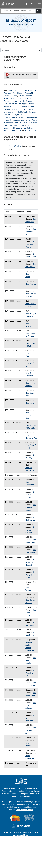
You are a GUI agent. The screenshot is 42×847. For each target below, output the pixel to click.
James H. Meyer (10, 101)
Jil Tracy (23, 115)
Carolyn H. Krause (17, 117)
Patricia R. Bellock (11, 98)
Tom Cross (12, 90)
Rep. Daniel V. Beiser (30, 673)
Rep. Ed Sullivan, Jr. (30, 231)
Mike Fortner (26, 120)
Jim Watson (32, 123)
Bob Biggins (23, 104)
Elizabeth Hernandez (12, 131)
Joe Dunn (13, 96)
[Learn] (26, 4)
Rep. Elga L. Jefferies (30, 705)
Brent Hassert (18, 93)
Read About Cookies (24, 810)
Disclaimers (18, 835)
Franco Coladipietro (12, 120)
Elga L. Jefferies (27, 128)
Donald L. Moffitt (10, 104)
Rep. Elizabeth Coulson (29, 415)
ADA (36, 832)
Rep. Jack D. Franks (30, 494)
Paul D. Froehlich (25, 96)
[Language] (32, 4)
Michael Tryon (13, 115)
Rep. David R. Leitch (30, 575)
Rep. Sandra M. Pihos (30, 612)
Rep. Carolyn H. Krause (30, 507)
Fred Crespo (15, 128)
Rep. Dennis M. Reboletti (30, 562)
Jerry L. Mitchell (28, 107)
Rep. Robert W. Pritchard (30, 244)
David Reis (8, 109)
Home (11, 24)
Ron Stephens (15, 107)
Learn (26, 835)
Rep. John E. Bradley (30, 660)
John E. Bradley (19, 125)
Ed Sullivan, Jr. (31, 131)
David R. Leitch (20, 123)
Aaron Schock (19, 109)
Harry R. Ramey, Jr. (27, 98)
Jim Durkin (22, 90)
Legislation (20, 24)
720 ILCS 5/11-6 (15, 146)
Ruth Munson (31, 117)
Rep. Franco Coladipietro (30, 530)
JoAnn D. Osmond (25, 101)
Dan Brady (8, 125)
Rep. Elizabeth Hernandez (30, 718)
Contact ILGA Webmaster (21, 796)
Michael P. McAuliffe (20, 112)
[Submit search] (38, 11)
